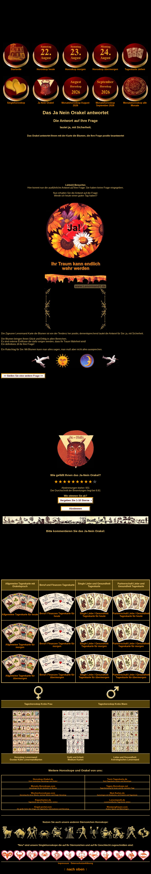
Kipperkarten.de (43, 801)
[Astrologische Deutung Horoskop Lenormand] (26, 753)
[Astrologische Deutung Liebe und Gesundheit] (125, 751)
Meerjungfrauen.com (117, 808)
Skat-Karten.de (117, 794)
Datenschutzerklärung (82, 863)
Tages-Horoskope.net (117, 787)
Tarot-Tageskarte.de (117, 780)
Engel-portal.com (43, 808)
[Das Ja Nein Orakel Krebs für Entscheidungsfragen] (45, 101)
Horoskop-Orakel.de (43, 780)
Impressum (63, 863)
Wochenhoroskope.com (43, 794)
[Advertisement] (75, 22)
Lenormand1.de (117, 801)
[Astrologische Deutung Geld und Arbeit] (75, 752)
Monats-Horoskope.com (43, 787)
